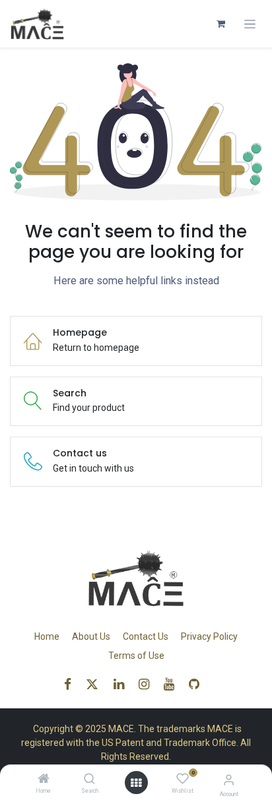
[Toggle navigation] (250, 24)
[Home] (44, 779)
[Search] (89, 779)
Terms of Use (136, 655)
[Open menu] (136, 783)
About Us (91, 636)
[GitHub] (198, 684)
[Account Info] (228, 779)
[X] (96, 684)
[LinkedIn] (123, 684)
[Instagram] (148, 684)
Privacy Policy (209, 636)
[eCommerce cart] (220, 24)
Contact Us (145, 636)
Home (46, 636)
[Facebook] (72, 684)
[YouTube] (173, 684)
